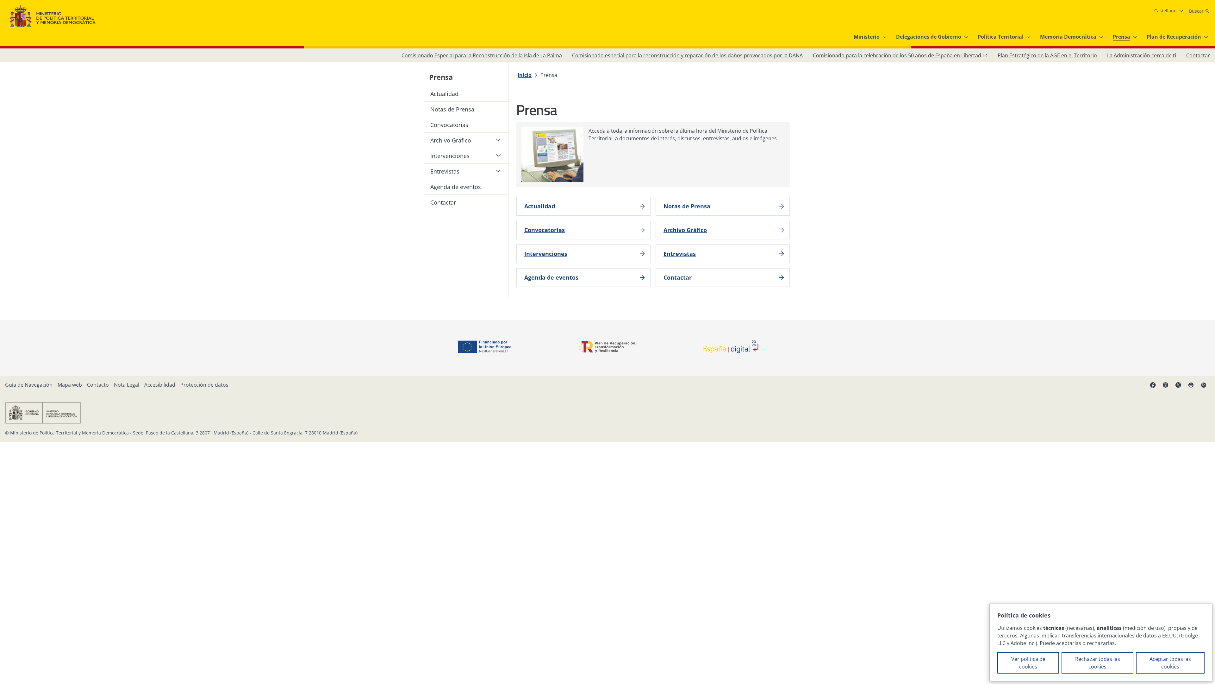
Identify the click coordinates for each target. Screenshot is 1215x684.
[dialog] (1100, 642)
